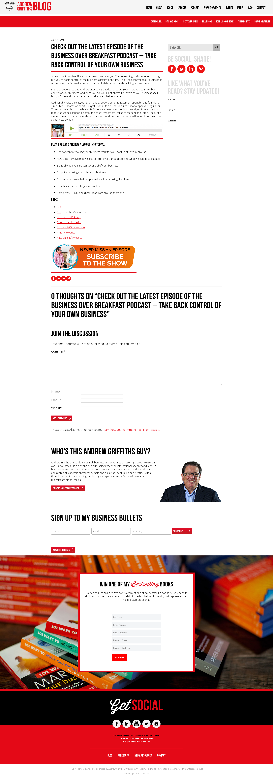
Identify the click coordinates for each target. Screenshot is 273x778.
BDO (59, 207)
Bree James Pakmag (69, 217)
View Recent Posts (61, 550)
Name (56, 391)
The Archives (244, 21)
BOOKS (170, 7)
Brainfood (207, 21)
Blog (250, 7)
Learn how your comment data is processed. (131, 429)
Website (57, 408)
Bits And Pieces (172, 21)
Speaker (181, 7)
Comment (58, 351)
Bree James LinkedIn (69, 222)
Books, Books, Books (225, 21)
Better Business (190, 21)
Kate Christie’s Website (69, 237)
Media (240, 7)
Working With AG (212, 7)
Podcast (195, 7)
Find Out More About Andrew (66, 488)
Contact (261, 7)
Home (149, 7)
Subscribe (178, 531)
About (159, 7)
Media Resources (143, 755)
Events (229, 7)
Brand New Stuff (262, 21)
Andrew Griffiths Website (71, 227)
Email (56, 400)
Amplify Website (66, 232)
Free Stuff (123, 755)
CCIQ (60, 212)
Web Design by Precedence (136, 773)
